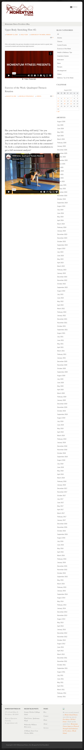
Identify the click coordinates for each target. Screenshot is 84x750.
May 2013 (60, 622)
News (59, 63)
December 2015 (62, 566)
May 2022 (60, 301)
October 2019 (61, 411)
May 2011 (60, 682)
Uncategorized (61, 70)
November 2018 (62, 449)
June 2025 (60, 171)
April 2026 (60, 136)
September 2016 (62, 534)
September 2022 (62, 287)
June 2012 (60, 647)
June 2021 (60, 340)
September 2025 (62, 160)
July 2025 (60, 167)
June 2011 (60, 679)
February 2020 (61, 397)
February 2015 (61, 587)
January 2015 (61, 591)
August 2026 (61, 121)
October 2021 (61, 326)
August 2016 (61, 538)
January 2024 (61, 231)
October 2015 (61, 573)
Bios (45, 712)
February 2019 (61, 439)
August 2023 (61, 248)
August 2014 (61, 598)
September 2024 (62, 203)
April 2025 (60, 178)
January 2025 (61, 188)
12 (64, 101)
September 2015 (62, 576)
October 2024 (61, 199)
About (45, 724)
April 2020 (60, 389)
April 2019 (60, 432)
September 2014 (62, 594)
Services (46, 728)
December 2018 (62, 446)
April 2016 (60, 552)
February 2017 (61, 517)
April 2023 (60, 262)
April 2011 (60, 686)
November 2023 (62, 238)
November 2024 (62, 195)
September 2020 (62, 372)
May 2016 (60, 548)
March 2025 (61, 181)
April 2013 (60, 626)
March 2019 (61, 435)
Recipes (59, 67)
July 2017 (60, 499)
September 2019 (62, 414)
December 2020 (62, 361)
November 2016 (62, 527)
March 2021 (61, 351)
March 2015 (61, 584)
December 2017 (62, 488)
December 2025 (62, 150)
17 (58, 104)
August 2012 (61, 644)
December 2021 (62, 319)
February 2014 (61, 605)
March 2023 (61, 266)
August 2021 (61, 333)
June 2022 (60, 298)
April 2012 (60, 651)
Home (45, 720)
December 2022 (62, 277)
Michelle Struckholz (26, 96)
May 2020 (60, 386)
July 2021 (60, 337)
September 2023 (62, 245)
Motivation (60, 59)
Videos (48, 34)
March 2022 (61, 308)
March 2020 (61, 393)
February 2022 (61, 312)
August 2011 (61, 672)
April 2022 (60, 305)
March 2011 (61, 689)
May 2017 (60, 506)
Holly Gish (24, 34)
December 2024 (62, 192)
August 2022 (61, 291)
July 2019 (60, 421)
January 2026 (61, 146)
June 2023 (60, 255)
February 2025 (61, 185)
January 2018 (61, 485)
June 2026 (60, 128)
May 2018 (60, 471)
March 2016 (61, 555)
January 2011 (61, 696)
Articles (59, 38)
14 (71, 101)
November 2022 (62, 280)
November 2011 (62, 661)
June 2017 (60, 502)
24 (58, 106)
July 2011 (60, 675)
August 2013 (61, 619)
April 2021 (60, 347)
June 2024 (60, 213)
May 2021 (60, 344)
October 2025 (61, 157)
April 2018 (60, 474)
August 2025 (61, 164)
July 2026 (60, 125)
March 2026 (61, 139)
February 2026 (61, 143)
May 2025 (60, 174)
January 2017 (61, 520)
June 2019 (60, 425)
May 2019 (60, 428)
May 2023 (60, 259)
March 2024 (61, 224)
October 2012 (61, 640)
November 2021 (62, 323)
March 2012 (61, 654)
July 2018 (60, 464)
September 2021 (62, 330)
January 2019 (61, 442)
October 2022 (61, 284)
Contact (46, 716)
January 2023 (61, 273)
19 (64, 104)
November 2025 (62, 153)
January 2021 (61, 358)
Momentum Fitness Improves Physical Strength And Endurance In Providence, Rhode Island (71, 728)
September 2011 (62, 668)
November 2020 (62, 365)
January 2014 (61, 608)
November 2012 (62, 636)
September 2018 (62, 456)
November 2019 (62, 407)
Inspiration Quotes (63, 56)
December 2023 (62, 234)
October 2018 (61, 453)
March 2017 (61, 513)
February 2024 (61, 227)
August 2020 (61, 375)
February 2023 (61, 270)
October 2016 (61, 531)
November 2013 (62, 615)
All (58, 34)
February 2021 (61, 354)
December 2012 (62, 633)
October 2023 (61, 241)
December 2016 (62, 524)
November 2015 (62, 569)
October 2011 (61, 665)
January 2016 (61, 562)
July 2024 (60, 210)
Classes (59, 41)
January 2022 (61, 315)
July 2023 (60, 252)
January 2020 (61, 400)
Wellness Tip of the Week (65, 78)
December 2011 (62, 658)
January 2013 (61, 629)
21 (71, 104)
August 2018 (61, 460)
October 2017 (61, 495)
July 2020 (60, 379)
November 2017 (62, 492)
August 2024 (61, 206)
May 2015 (60, 580)
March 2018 (61, 478)
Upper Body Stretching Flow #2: (20, 29)
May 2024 (60, 217)
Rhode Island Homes (71, 715)
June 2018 (60, 467)
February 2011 (61, 693)
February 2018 (61, 481)
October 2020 (61, 368)
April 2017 (60, 509)
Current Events (62, 45)
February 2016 (61, 559)
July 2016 (60, 541)
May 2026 (60, 132)
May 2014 (60, 601)
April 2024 (60, 220)
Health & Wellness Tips (64, 52)
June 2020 (60, 382)
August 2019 (61, 418)
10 (58, 101)
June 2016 (60, 545)
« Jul (58, 111)
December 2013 (62, 612)
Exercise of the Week (38, 34)
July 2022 (60, 294)
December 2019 (62, 404)
